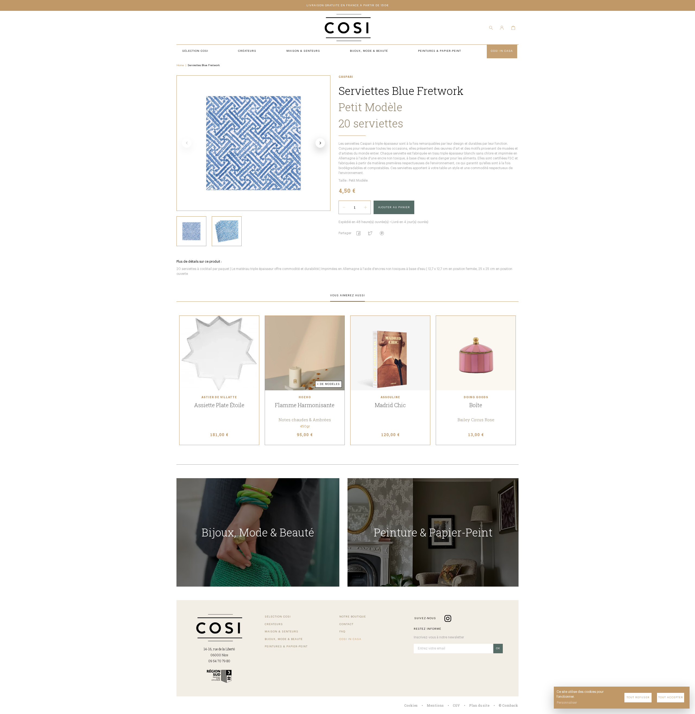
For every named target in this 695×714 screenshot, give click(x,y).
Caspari (346, 77)
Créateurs (274, 624)
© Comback (508, 705)
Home (180, 65)
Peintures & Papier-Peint (286, 646)
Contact (346, 624)
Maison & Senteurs (281, 631)
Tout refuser (638, 697)
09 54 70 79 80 (219, 661)
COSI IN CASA (350, 639)
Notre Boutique (352, 616)
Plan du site (479, 705)
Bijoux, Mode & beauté (284, 639)
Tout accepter (670, 697)
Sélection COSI (278, 616)
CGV (456, 705)
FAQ (342, 631)
